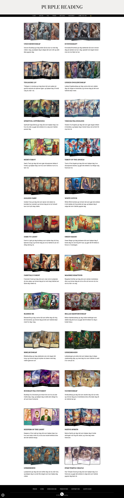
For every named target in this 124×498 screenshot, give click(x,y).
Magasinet (71, 15)
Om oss (41, 15)
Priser (54, 15)
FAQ (48, 15)
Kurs (42, 489)
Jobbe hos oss (82, 15)
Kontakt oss (75, 489)
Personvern (64, 489)
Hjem (33, 15)
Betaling (62, 15)
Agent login (87, 489)
